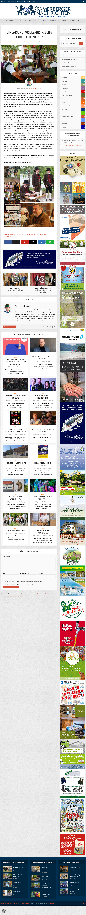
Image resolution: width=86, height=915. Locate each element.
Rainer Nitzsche (51, 903)
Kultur (29, 29)
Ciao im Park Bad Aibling (15, 530)
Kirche (45, 20)
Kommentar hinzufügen (24, 41)
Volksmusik (20, 236)
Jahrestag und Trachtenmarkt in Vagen (18, 892)
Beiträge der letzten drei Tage (69, 59)
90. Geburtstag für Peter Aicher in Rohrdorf (75, 868)
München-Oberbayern (17, 234)
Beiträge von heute (66, 55)
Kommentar (6, 556)
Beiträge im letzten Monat (68, 66)
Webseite (41, 573)
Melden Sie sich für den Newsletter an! (71, 145)
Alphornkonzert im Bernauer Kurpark (46, 877)
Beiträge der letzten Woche (68, 63)
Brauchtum (28, 20)
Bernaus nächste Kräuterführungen (46, 893)
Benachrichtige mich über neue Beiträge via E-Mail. (19, 584)
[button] (12, 172)
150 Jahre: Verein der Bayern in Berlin (18, 875)
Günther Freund (21, 367)
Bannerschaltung (12, 1)
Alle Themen (9, 20)
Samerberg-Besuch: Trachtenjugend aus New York (18, 883)
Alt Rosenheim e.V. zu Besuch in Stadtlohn (18, 868)
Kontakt (9, 903)
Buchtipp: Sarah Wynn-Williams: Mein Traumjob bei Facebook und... (15, 361)
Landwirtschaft (54, 20)
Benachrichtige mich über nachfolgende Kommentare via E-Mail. (23, 581)
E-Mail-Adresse (25, 573)
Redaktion (3, 1)
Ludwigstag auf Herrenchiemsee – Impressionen (45, 869)
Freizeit (63, 20)
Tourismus (37, 20)
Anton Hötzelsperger (34, 88)
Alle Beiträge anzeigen (10, 327)
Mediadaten (20, 1)
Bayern (7, 234)
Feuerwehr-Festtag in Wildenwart (74, 890)
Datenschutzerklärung (23, 903)
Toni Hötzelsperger (47, 361)
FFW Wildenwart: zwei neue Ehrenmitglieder (74, 883)
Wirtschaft (72, 20)
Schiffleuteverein (10, 236)
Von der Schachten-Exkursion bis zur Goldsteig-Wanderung (46, 885)
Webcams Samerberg (29, 1)
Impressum (3, 903)
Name (5, 573)
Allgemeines (18, 20)
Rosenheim (42, 234)
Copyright (14, 903)
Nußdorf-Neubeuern (32, 234)
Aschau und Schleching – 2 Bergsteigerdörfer (75, 875)
